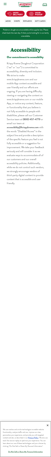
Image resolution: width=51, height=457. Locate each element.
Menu (8, 21)
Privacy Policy (33, 437)
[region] (25, 439)
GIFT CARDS (40, 21)
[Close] (47, 425)
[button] (45, 4)
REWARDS (27, 21)
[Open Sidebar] (5, 4)
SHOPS (17, 21)
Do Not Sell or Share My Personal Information (25, 451)
